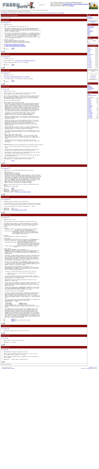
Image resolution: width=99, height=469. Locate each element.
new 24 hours (90, 112)
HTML (91, 367)
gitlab (89, 50)
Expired (89, 108)
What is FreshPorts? (91, 26)
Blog (89, 33)
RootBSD (93, 22)
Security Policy (90, 31)
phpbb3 (89, 51)
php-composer (90, 54)
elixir (89, 47)
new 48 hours (90, 113)
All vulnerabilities (93, 76)
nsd (88, 52)
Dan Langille (89, 368)
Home (89, 85)
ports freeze (5, 12)
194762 (12, 319)
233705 (12, 80)
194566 (12, 320)
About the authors (91, 27)
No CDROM (90, 106)
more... (89, 42)
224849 (12, 160)
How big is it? (90, 30)
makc (5, 349)
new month (90, 117)
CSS (93, 367)
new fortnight (90, 116)
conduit (89, 55)
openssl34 (89, 59)
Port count (89, 98)
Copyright (82, 368)
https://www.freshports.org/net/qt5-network (15, 46)
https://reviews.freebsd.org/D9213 (23, 191)
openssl (89, 58)
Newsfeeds (90, 89)
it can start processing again (50, 12)
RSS (96, 367)
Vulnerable (90, 107)
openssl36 (89, 65)
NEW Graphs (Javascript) (92, 95)
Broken (89, 99)
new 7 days (90, 115)
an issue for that (61, 12)
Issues (89, 28)
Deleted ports (90, 87)
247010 (12, 48)
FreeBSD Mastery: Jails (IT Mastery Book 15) (75, 4)
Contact (89, 34)
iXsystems (94, 21)
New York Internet (90, 21)
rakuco (5, 89)
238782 (12, 65)
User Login (90, 16)
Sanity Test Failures (91, 88)
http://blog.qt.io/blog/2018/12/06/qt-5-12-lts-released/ (17, 76)
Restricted (89, 104)
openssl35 (89, 62)
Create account (90, 17)
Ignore (89, 102)
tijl (5, 338)
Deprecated (90, 101)
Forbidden (89, 103)
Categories (89, 86)
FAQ (89, 29)
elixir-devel (90, 49)
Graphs (89, 94)
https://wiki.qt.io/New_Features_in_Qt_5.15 (15, 45)
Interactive (89, 111)
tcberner (6, 22)
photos (72, 5)
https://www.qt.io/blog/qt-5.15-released (15, 44)
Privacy (89, 32)
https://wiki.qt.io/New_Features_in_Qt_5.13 (25, 60)
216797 (12, 188)
